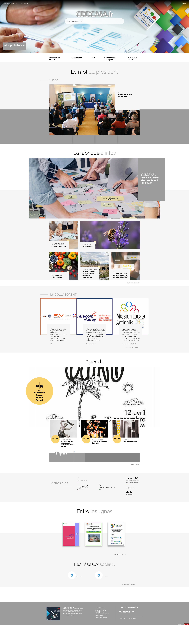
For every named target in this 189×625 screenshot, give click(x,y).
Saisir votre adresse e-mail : (127, 612)
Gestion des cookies (101, 617)
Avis (93, 58)
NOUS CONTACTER (100, 607)
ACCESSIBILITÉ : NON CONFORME (100, 611)
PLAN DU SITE (98, 609)
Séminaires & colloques (110, 59)
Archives (122, 618)
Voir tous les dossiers (119, 554)
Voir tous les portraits (132, 347)
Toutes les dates (135, 464)
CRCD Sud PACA (132, 59)
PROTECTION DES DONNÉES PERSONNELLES (102, 614)
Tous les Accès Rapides (128, 584)
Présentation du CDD (54, 59)
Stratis (186, 624)
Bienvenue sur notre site (125, 96)
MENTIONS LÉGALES (100, 612)
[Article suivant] (178, 50)
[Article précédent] (175, 50)
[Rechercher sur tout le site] (121, 21)
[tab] (180, 49)
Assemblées (76, 58)
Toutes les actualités (133, 283)
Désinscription (132, 618)
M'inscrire (141, 615)
